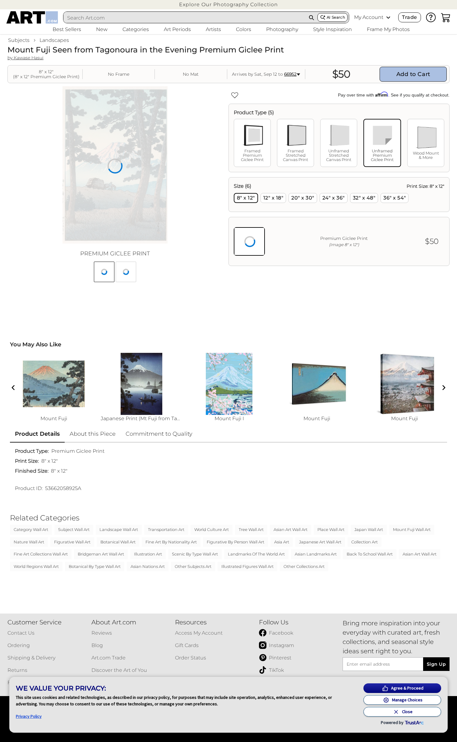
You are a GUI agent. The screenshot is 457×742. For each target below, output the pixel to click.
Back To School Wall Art (370, 553)
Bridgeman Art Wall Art (101, 553)
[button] (228, 4)
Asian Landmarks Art (316, 553)
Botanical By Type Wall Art (95, 566)
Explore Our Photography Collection (228, 4)
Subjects (19, 40)
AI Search (336, 17)
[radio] (246, 198)
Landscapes (54, 40)
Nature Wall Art (29, 541)
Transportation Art (166, 529)
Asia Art (281, 541)
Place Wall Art (330, 529)
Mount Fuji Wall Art (412, 529)
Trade (409, 17)
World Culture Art (211, 529)
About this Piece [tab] (93, 433)
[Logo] (32, 17)
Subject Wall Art (74, 529)
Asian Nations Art (148, 566)
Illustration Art (148, 553)
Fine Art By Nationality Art (171, 541)
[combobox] (184, 18)
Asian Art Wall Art (290, 529)
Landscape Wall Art (118, 529)
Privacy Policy (29, 716)
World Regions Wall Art (36, 566)
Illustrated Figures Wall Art (247, 566)
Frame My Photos (388, 29)
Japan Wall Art (368, 529)
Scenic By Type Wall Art (195, 553)
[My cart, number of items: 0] (446, 17)
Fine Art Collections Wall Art (41, 553)
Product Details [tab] (37, 433)
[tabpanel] (339, 221)
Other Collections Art (304, 566)
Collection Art (364, 541)
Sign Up (436, 664)
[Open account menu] (388, 17)
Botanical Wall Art (118, 541)
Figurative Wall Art (72, 541)
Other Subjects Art (193, 566)
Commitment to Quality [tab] (159, 433)
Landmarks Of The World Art (256, 553)
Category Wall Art (31, 529)
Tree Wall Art (251, 529)
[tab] (252, 143)
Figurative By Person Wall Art (235, 541)
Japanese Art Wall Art (320, 541)
